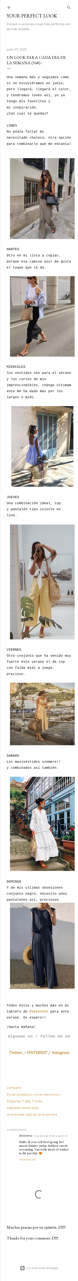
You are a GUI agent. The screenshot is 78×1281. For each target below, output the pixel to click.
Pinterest (39, 1012)
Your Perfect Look (32, 15)
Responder (27, 1159)
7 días (26, 1101)
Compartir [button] (14, 1088)
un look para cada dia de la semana (32, 1114)
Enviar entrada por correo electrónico (33, 1094)
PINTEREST (37, 1052)
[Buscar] (68, 6)
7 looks (37, 1101)
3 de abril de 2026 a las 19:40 (51, 1135)
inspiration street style (22, 1108)
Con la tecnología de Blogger (42, 1268)
